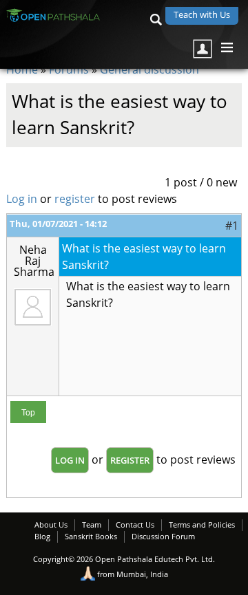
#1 (231, 225)
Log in (21, 198)
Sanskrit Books (91, 536)
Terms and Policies (202, 524)
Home (22, 69)
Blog (42, 536)
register (74, 198)
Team (91, 524)
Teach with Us (202, 14)
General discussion (149, 69)
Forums (69, 69)
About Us (51, 524)
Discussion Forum (163, 536)
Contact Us (135, 524)
